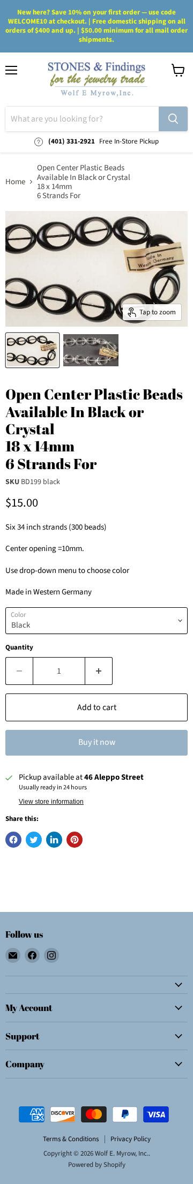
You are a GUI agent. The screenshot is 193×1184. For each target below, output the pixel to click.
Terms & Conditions (71, 1139)
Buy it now (96, 742)
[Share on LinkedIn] (54, 840)
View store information (51, 801)
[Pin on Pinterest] (74, 840)
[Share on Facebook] (13, 840)
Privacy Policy (130, 1139)
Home (15, 181)
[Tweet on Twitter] (34, 840)
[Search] (173, 119)
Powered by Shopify (96, 1165)
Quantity (19, 648)
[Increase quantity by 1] (99, 671)
